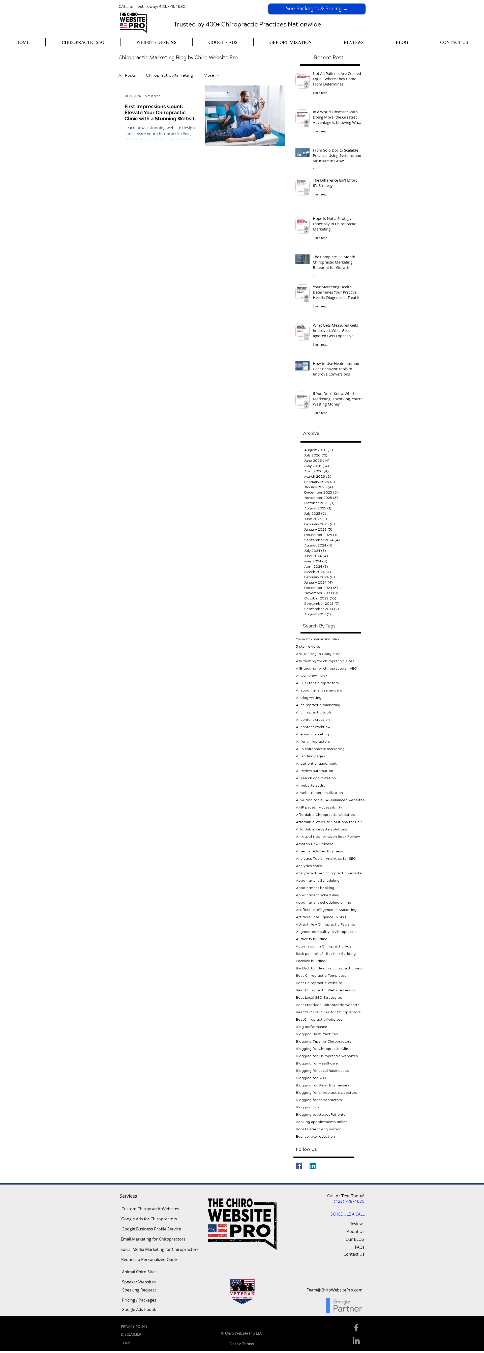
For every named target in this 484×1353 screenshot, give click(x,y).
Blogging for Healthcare (317, 1063)
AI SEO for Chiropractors (317, 683)
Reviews (357, 1223)
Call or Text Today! (346, 1195)
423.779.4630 (172, 6)
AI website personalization (319, 793)
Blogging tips (308, 1107)
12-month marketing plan (317, 639)
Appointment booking (315, 888)
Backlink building (310, 961)
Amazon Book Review (341, 836)
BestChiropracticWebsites (319, 1019)
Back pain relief (309, 954)
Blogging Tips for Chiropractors (323, 1041)
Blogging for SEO (311, 1078)
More (208, 75)
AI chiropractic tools (314, 712)
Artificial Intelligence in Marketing (326, 910)
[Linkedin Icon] (356, 1341)
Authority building (311, 939)
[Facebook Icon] (356, 1327)
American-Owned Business (319, 851)
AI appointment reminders (319, 690)
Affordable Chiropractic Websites (325, 815)
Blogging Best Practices (317, 1034)
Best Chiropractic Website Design (326, 990)
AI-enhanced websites (345, 800)
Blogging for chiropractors (319, 1100)
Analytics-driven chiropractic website (329, 873)
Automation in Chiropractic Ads (323, 946)
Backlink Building (341, 954)
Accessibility (330, 807)
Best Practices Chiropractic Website (328, 1005)
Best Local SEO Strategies (319, 997)
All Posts (127, 75)
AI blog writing (308, 698)
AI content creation (313, 719)
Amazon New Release (315, 844)
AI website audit (310, 785)
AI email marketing (312, 734)
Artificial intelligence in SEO (321, 917)
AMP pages (306, 807)
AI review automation (314, 771)
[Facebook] (299, 1166)
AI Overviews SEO (311, 676)
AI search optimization (316, 778)
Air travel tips (308, 836)
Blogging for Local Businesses (322, 1071)
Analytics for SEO (341, 858)
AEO (353, 668)
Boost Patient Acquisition (318, 1129)
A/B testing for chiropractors (321, 668)
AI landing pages (310, 756)
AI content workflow (313, 727)
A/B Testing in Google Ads (319, 654)
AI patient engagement (316, 763)
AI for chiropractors (313, 741)
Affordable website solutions (321, 829)
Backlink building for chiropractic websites (331, 968)
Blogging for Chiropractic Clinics (324, 1049)
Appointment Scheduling (318, 880)
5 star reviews (308, 646)
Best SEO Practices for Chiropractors (328, 1012)
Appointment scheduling (317, 895)
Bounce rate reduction (315, 1136)
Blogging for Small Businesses (322, 1085)
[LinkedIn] (313, 1166)
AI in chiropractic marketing (320, 749)
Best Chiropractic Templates (321, 975)
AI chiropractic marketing (318, 705)
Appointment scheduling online (323, 902)
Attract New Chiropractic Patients (325, 924)
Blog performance (311, 1027)
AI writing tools (309, 800)
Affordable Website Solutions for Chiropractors (331, 822)
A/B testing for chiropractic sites (325, 661)
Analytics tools (309, 866)
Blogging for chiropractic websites (326, 1092)
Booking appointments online (322, 1122)
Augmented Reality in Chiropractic (326, 932)
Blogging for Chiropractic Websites (327, 1056)
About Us (356, 1231)
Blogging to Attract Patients (320, 1114)
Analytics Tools (309, 858)
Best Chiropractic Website (319, 983)
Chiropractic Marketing (169, 75)
